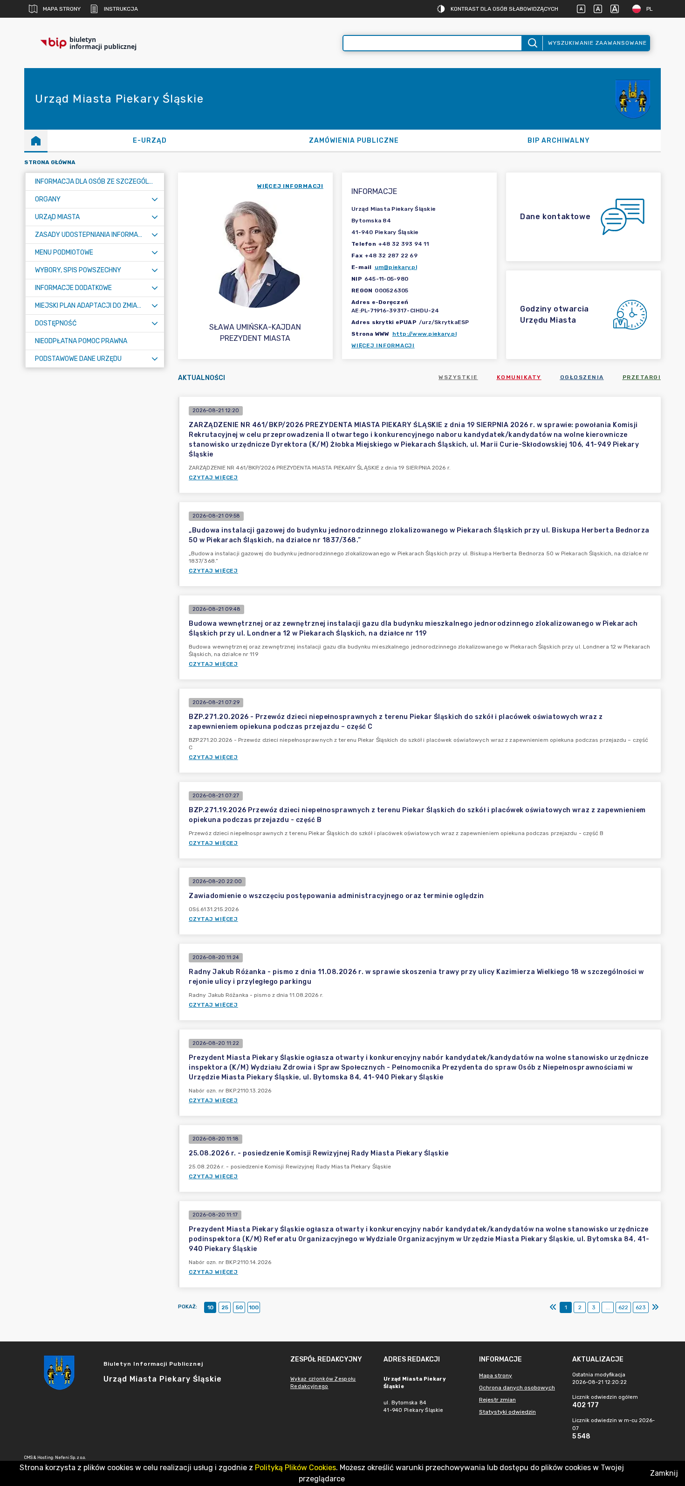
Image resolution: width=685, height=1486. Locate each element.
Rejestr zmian (497, 1399)
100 (254, 1307)
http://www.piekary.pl (424, 334)
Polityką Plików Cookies (295, 1467)
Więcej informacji (383, 345)
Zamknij (664, 1473)
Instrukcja (121, 9)
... (608, 1307)
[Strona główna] (36, 140)
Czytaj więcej (213, 477)
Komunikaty (519, 377)
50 (239, 1307)
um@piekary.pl (396, 267)
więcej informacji (290, 186)
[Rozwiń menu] (155, 199)
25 (224, 1307)
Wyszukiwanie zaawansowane (597, 43)
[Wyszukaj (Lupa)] (531, 43)
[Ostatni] (655, 1307)
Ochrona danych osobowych (517, 1387)
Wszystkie (458, 377)
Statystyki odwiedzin (507, 1412)
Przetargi (642, 377)
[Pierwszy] (553, 1307)
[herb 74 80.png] (633, 99)
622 (623, 1307)
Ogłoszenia (582, 377)
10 (210, 1307)
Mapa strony (62, 9)
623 (641, 1307)
